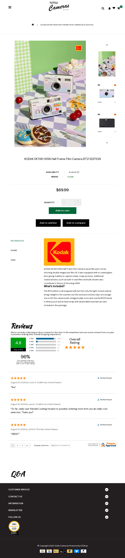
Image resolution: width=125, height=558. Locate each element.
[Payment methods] (42, 551)
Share (14, 250)
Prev (107, 45)
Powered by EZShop (78, 545)
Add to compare (75, 222)
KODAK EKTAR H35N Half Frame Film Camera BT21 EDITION (67, 25)
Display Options (41, 445)
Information (17, 241)
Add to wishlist (48, 222)
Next (107, 142)
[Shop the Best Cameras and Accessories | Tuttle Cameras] (59, 6)
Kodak (71, 176)
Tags (13, 260)
